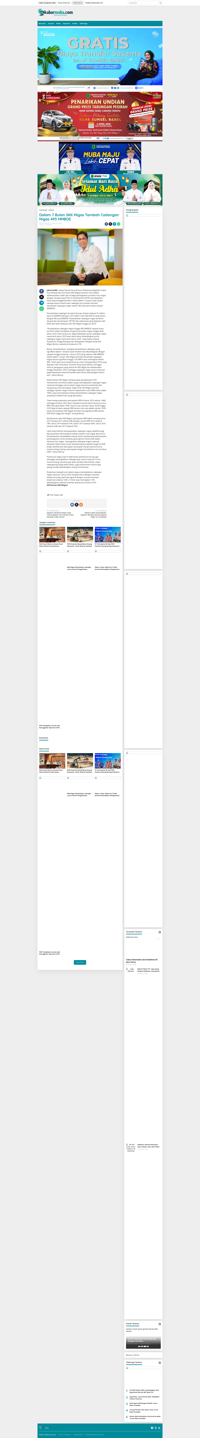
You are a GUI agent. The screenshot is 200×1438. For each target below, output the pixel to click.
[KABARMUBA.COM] (55, 13)
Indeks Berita (78, 1435)
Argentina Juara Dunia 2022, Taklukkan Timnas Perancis (144, 1398)
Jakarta (41, 225)
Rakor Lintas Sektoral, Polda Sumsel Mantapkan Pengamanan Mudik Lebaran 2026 (107, 568)
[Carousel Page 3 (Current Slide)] (145, 1346)
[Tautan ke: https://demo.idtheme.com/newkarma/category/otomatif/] (159, 932)
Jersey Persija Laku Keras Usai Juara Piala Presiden (144, 1411)
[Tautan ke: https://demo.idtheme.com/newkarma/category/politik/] (159, 1324)
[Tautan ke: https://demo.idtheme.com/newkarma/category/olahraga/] (159, 1362)
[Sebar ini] (106, 224)
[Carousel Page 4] (147, 1346)
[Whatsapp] (118, 224)
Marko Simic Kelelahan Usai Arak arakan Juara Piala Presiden (145, 1417)
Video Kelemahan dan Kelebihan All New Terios (141, 960)
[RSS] (81, 505)
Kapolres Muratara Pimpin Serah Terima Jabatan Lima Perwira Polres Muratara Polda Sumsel (60, 514)
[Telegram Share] (114, 224)
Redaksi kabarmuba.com (95, 1435)
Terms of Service (65, 1435)
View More (80, 962)
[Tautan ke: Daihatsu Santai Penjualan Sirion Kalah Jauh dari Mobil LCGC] (131, 1230)
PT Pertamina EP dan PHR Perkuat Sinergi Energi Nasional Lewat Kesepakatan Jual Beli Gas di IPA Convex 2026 (108, 545)
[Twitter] (76, 505)
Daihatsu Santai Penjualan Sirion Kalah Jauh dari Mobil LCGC (148, 1146)
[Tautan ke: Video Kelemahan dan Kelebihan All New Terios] (143, 946)
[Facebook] (72, 505)
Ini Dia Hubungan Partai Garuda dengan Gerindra (142, 1340)
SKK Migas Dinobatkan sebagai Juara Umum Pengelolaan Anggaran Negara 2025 (79, 568)
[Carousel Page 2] (142, 1346)
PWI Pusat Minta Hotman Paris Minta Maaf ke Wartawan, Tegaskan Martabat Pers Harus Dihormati (51, 545)
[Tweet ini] (110, 224)
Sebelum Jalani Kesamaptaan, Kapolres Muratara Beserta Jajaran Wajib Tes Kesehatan (94, 514)
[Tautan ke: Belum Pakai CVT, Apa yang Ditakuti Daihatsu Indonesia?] (131, 1055)
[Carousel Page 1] (139, 1346)
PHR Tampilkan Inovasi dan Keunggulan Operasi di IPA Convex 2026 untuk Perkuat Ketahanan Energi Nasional (49, 727)
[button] (160, 3)
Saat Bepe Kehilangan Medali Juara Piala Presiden (143, 1404)
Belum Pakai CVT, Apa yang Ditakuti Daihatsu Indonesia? (148, 970)
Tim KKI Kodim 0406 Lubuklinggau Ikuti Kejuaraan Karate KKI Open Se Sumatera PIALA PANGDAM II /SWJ (144, 1391)
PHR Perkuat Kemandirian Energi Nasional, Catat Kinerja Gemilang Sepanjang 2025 (80, 545)
